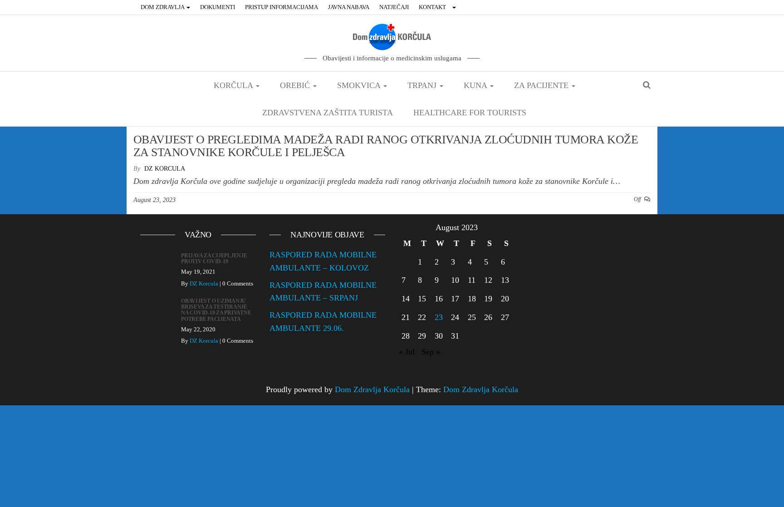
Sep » (430, 351)
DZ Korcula (164, 168)
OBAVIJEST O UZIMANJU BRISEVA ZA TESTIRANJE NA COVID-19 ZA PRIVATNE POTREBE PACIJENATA (216, 310)
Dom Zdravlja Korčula (372, 389)
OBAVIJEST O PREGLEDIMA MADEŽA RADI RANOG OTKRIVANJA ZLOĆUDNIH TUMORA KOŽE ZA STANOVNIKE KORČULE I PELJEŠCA (385, 146)
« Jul (407, 351)
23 (439, 317)
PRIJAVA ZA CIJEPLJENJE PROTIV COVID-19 (214, 258)
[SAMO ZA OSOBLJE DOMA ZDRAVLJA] (455, 7)
